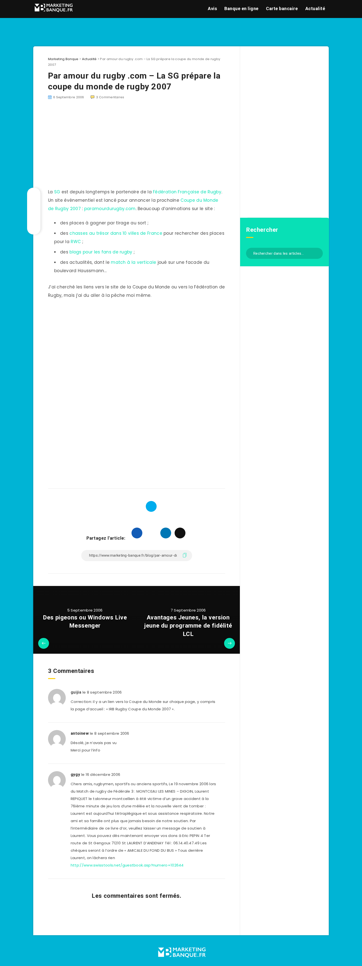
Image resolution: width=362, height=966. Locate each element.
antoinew (80, 733)
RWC (76, 242)
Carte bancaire (282, 8)
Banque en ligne (241, 8)
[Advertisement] (136, 340)
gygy (75, 774)
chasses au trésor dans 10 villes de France (115, 233)
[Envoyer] (317, 252)
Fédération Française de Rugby (186, 192)
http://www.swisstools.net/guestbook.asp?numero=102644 (127, 865)
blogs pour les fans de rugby (100, 252)
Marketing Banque (63, 59)
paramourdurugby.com (110, 209)
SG (57, 192)
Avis (212, 8)
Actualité (315, 8)
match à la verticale (133, 262)
